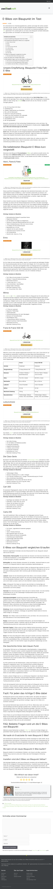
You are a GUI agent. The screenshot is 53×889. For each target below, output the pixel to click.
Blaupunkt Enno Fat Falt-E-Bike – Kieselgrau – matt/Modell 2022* (26, 250)
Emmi (11, 433)
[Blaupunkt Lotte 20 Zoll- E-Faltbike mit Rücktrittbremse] (26, 408)
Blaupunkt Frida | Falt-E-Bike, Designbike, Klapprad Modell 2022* (26, 84)
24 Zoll (20, 100)
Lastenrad (7, 296)
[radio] (21, 779)
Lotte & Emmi (10, 48)
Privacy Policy (34, 850)
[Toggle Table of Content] (30, 37)
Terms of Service (42, 850)
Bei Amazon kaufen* (27, 89)
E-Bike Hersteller (7, 803)
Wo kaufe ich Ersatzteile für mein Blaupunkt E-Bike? (18, 60)
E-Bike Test (28, 730)
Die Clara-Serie (10, 49)
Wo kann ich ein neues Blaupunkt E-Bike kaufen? (17, 62)
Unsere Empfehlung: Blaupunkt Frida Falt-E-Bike (16, 38)
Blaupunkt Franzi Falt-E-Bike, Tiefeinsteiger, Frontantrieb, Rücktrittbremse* (26, 340)
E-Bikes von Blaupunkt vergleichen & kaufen (15, 54)
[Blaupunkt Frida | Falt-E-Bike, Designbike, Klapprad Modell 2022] (26, 79)
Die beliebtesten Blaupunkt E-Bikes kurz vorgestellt (17, 40)
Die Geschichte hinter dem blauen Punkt (15, 55)
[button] (49, 8)
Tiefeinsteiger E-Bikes (33, 459)
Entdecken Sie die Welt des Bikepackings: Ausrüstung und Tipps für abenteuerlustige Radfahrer (24, 804)
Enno (8, 43)
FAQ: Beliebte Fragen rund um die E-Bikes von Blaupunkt (18, 59)
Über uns (48, 1)
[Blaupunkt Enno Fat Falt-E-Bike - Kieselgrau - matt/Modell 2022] (26, 245)
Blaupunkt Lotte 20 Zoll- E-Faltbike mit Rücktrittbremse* (26, 412)
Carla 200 (9, 52)
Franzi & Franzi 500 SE (12, 46)
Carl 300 (9, 51)
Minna (8, 45)
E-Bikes (29, 153)
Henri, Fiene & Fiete (11, 42)
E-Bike (14, 296)
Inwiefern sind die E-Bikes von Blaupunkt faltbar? (17, 63)
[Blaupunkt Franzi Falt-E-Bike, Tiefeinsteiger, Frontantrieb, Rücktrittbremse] (26, 335)
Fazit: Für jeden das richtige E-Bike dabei (14, 57)
